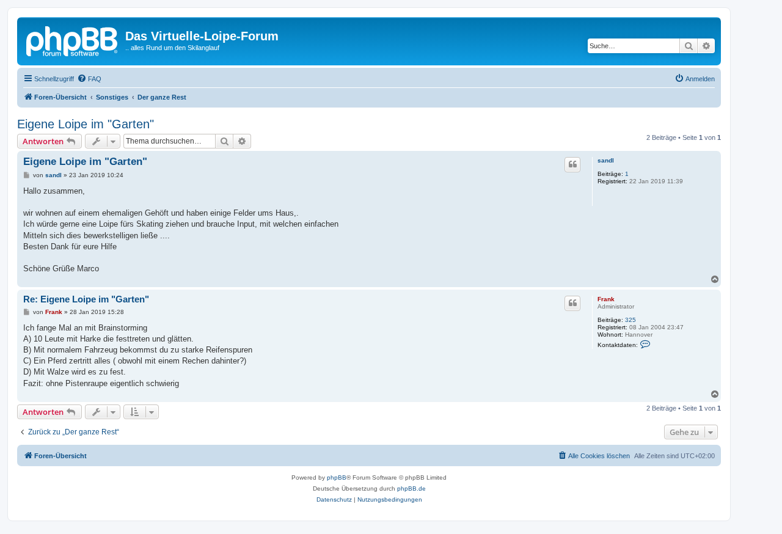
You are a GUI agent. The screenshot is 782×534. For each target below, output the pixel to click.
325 (630, 319)
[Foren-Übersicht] (72, 39)
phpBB (336, 477)
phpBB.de (411, 488)
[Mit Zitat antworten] (572, 164)
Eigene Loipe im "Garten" (85, 124)
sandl (605, 160)
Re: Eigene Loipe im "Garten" (86, 299)
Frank (606, 299)
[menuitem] (89, 78)
